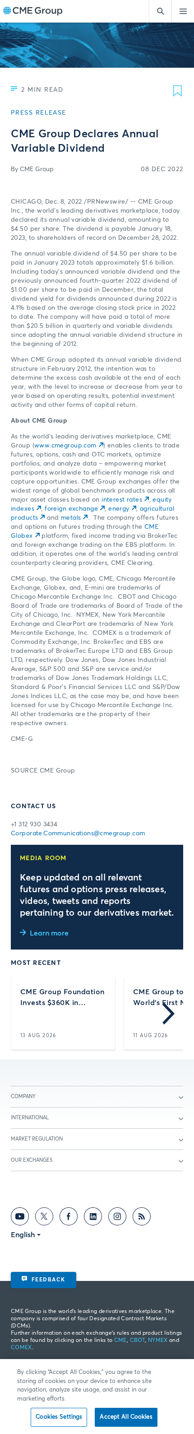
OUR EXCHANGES (31, 1160)
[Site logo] (33, 11)
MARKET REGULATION (37, 1138)
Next (168, 1014)
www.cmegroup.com (65, 445)
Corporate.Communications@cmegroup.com (78, 833)
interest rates (122, 500)
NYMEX (158, 1340)
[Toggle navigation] (182, 11)
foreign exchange (71, 509)
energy (118, 509)
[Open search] (160, 11)
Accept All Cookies (126, 1417)
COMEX (21, 1347)
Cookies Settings (59, 1417)
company (23, 1096)
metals (71, 518)
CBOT (137, 1340)
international (30, 1117)
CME (120, 1340)
